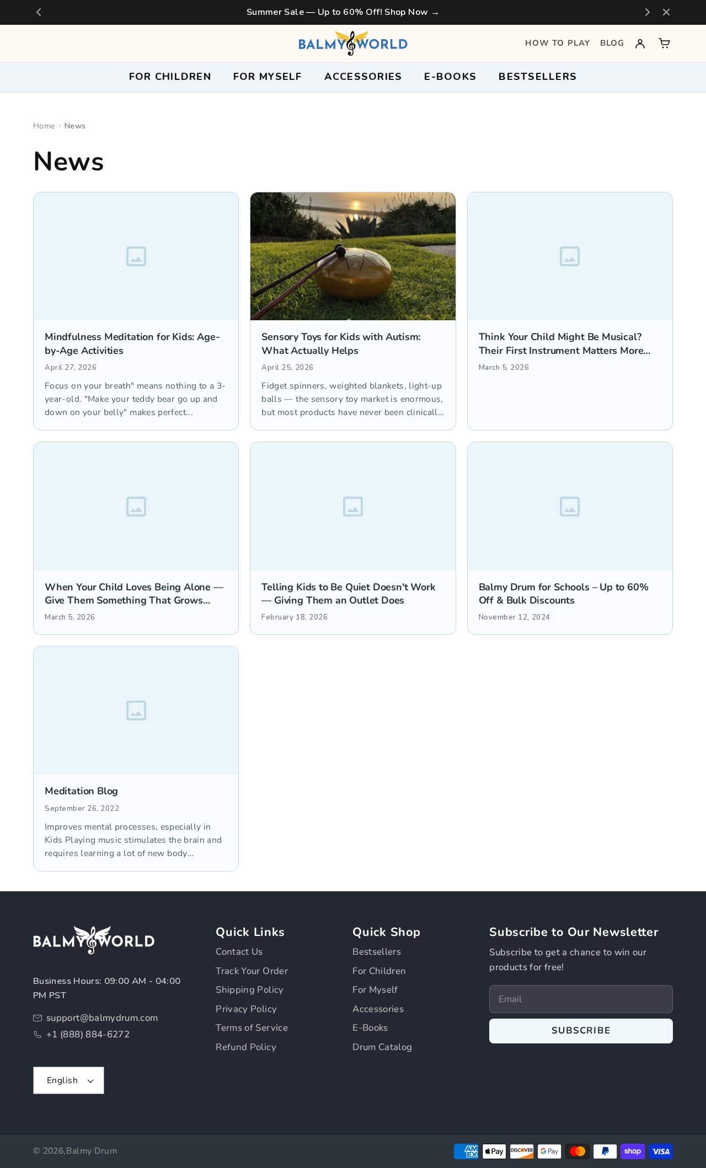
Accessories (378, 1009)
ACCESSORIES (363, 76)
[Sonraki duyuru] (647, 12)
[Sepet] (664, 43)
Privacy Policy (246, 1009)
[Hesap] (640, 43)
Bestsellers (538, 76)
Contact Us (239, 951)
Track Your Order (252, 971)
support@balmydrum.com (102, 1017)
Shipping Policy (250, 989)
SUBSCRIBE (581, 1030)
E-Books (370, 1027)
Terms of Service (252, 1027)
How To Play (557, 43)
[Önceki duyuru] (38, 12)
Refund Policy (246, 1047)
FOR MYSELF (267, 76)
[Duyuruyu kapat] (666, 12)
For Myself (375, 989)
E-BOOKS (450, 76)
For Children (379, 971)
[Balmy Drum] (353, 43)
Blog (612, 43)
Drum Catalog (382, 1047)
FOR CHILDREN (170, 76)
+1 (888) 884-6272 (88, 1034)
